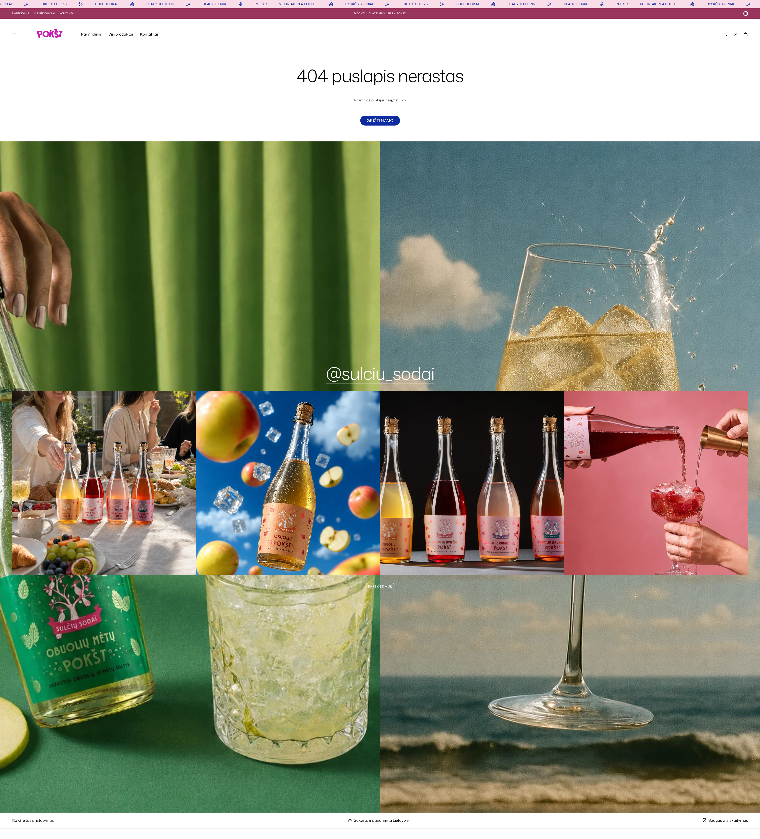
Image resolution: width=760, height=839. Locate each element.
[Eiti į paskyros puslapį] (735, 34)
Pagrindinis (20, 13)
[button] (725, 34)
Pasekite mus (380, 586)
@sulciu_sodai (380, 373)
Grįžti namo (380, 120)
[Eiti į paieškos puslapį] (725, 34)
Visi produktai (44, 13)
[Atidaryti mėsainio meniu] (14, 34)
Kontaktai (67, 13)
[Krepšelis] (745, 34)
